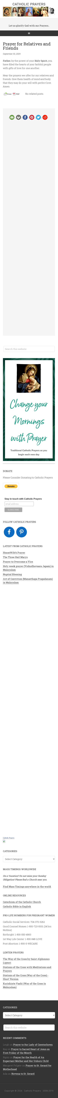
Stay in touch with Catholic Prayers (23, 499)
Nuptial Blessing (12, 574)
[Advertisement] (29, 227)
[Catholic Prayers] (4, 841)
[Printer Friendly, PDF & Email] (12, 94)
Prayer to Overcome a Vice (18, 561)
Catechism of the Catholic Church (22, 901)
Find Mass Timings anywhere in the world (27, 886)
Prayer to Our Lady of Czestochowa (33, 1044)
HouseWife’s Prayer (14, 552)
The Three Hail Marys (15, 557)
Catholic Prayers (29, 4)
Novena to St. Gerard (22, 1073)
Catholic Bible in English (17, 906)
